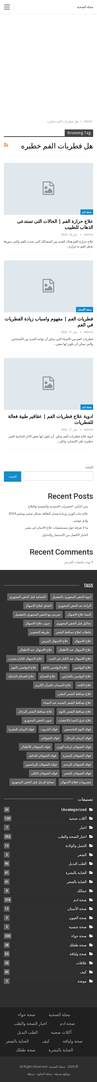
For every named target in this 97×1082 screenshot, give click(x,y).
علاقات (81, 963)
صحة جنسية (78, 927)
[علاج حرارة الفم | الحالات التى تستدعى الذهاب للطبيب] (48, 189)
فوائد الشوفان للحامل (42, 755)
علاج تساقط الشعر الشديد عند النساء (67, 703)
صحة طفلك (78, 945)
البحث (89, 467)
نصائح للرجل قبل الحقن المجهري (33, 782)
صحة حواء (79, 936)
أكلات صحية (78, 818)
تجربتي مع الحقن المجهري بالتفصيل (38, 614)
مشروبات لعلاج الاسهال (76, 782)
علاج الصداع (47, 676)
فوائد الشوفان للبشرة (77, 755)
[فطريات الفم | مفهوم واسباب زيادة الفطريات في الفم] (48, 286)
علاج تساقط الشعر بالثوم (75, 711)
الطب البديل (78, 864)
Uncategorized (74, 810)
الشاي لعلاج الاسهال (38, 606)
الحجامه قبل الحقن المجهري (27, 597)
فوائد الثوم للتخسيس (77, 729)
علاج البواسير (82, 667)
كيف (83, 972)
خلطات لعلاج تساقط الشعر (73, 632)
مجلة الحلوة (44, 1074)
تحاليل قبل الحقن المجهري (73, 623)
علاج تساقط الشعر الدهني (74, 694)
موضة (82, 981)
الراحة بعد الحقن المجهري (74, 606)
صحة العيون (78, 918)
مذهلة (30, 1074)
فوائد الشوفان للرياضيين (41, 764)
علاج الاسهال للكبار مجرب (25, 658)
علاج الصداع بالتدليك (21, 676)
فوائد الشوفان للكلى (44, 773)
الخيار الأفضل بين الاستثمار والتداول (65, 535)
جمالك (82, 891)
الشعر (82, 855)
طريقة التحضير (39, 632)
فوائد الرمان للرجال (78, 738)
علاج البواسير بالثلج (55, 667)
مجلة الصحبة (85, 7)
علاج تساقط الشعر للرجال (35, 711)
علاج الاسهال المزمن (54, 641)
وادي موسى (80, 520)
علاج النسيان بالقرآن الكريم (53, 685)
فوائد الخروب (49, 729)
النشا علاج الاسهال (79, 614)
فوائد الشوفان (50, 738)
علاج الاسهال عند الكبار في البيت (70, 658)
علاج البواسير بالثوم (23, 667)
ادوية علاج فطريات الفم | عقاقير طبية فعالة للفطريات (50, 419)
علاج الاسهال (82, 641)
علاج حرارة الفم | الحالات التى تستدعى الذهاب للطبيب (55, 224)
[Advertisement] (48, 67)
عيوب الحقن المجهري (38, 720)
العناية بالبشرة (76, 873)
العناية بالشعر (77, 882)
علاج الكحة (84, 685)
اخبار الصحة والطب (72, 837)
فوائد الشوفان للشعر (77, 773)
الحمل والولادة (76, 846)
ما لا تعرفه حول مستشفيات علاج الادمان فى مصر (56, 527)
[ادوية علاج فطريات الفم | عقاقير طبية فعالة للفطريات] (48, 384)
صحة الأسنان (85, 309)
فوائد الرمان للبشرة (21, 729)
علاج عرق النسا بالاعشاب (74, 720)
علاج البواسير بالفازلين (76, 676)
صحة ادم (87, 212)
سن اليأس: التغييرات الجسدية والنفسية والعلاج (58, 506)
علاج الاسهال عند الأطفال (74, 650)
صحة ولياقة (78, 954)
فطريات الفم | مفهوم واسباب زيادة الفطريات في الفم (49, 321)
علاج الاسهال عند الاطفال (35, 650)
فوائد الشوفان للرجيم (77, 764)
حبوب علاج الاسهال (37, 623)
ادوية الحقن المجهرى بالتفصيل (71, 597)
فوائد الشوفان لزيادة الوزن (74, 747)
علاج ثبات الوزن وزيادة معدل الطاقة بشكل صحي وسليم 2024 (48, 513)
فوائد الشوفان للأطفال (35, 747)
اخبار (83, 827)
